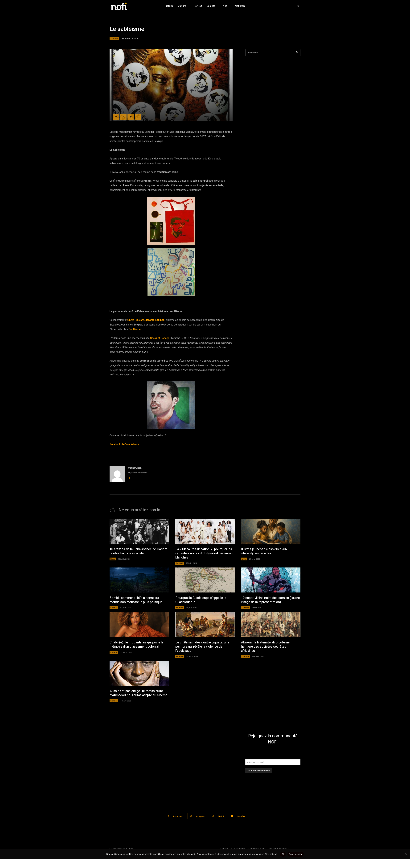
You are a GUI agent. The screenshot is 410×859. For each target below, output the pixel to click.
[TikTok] (213, 816)
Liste (112, 559)
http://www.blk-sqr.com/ (138, 472)
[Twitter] (123, 117)
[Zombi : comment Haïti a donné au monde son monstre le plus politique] (139, 579)
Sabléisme (135, 329)
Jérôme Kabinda (154, 320)
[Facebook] (291, 6)
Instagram (200, 816)
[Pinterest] (130, 117)
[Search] (297, 52)
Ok (283, 854)
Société (179, 563)
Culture (114, 38)
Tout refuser (295, 854)
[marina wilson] (117, 474)
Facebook (178, 816)
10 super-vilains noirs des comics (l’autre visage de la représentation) (270, 600)
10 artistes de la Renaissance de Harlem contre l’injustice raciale (138, 551)
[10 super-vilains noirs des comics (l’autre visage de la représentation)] (270, 579)
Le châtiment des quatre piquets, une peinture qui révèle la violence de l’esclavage (202, 646)
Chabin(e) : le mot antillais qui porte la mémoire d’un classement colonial (136, 644)
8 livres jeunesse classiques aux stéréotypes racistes (264, 551)
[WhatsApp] (138, 117)
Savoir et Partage (159, 338)
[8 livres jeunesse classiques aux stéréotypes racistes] (270, 531)
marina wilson (135, 468)
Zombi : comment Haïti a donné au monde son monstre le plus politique (136, 600)
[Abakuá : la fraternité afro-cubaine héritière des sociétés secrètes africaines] (270, 624)
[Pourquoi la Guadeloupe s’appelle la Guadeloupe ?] (205, 579)
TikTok (221, 816)
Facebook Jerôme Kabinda (124, 444)
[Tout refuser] (406, 854)
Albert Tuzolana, (136, 320)
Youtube (241, 816)
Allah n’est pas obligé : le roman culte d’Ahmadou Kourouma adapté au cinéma (138, 693)
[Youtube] (232, 816)
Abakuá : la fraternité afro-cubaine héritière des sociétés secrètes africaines (265, 646)
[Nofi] (127, 6)
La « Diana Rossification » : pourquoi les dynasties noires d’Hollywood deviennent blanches (204, 553)
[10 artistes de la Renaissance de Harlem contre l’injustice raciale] (139, 531)
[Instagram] (297, 6)
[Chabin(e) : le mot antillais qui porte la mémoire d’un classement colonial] (139, 624)
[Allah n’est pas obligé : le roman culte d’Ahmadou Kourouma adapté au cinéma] (139, 673)
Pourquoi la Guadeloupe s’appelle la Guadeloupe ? (200, 600)
